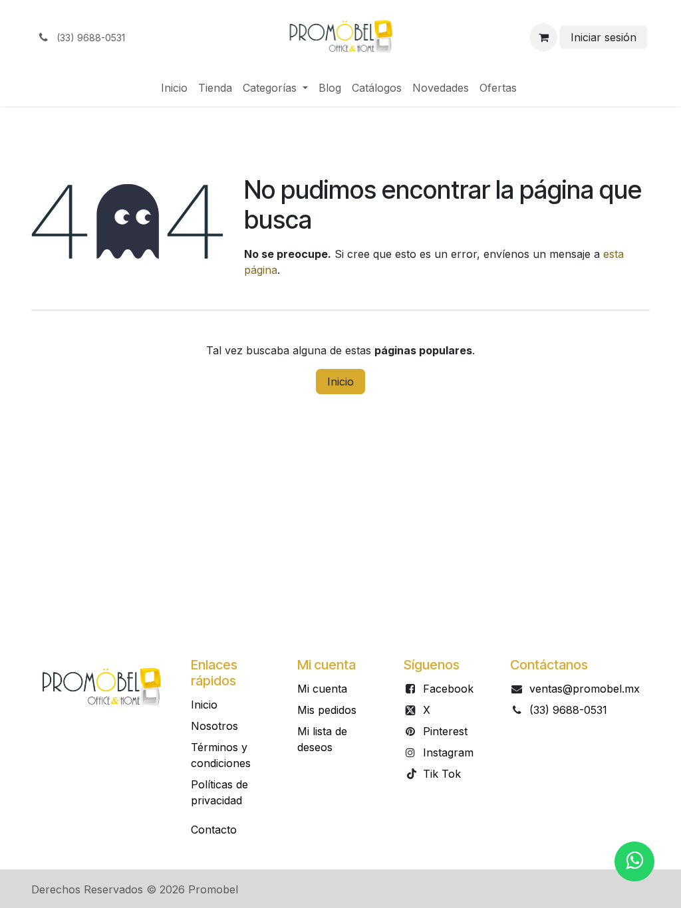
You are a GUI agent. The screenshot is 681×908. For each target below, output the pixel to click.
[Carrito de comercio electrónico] (543, 37)
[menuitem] (174, 87)
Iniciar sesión (603, 37)
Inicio (340, 381)
